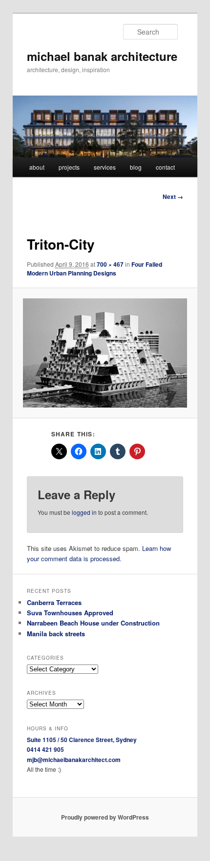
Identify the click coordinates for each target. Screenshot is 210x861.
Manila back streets (56, 633)
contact (165, 167)
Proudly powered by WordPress (105, 817)
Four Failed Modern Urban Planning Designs (94, 268)
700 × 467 (110, 264)
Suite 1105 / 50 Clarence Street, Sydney (82, 739)
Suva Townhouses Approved (70, 612)
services (105, 167)
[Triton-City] (105, 353)
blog (136, 167)
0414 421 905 (45, 749)
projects (69, 167)
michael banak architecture (102, 56)
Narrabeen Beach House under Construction (93, 622)
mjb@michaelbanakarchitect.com (74, 759)
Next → (173, 196)
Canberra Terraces (54, 602)
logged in (84, 512)
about (36, 167)
